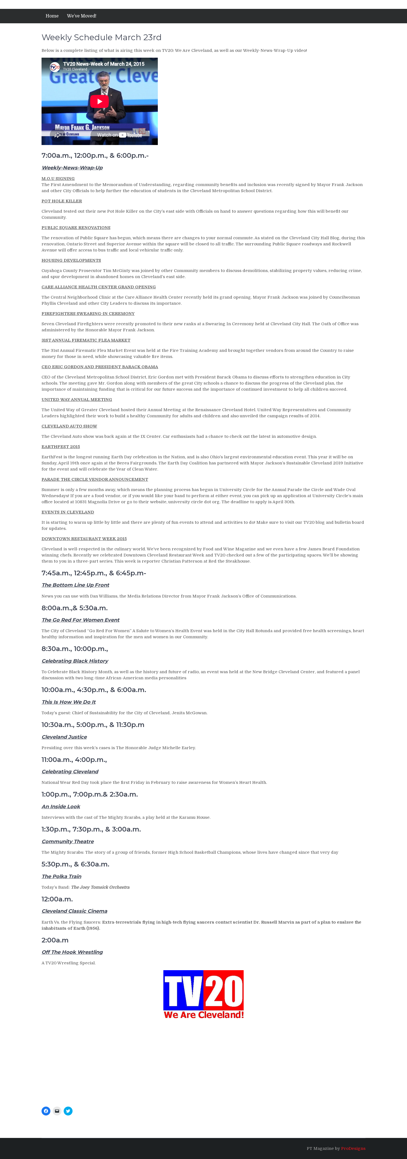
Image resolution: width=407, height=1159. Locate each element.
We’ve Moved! (81, 16)
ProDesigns (353, 1148)
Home (52, 16)
